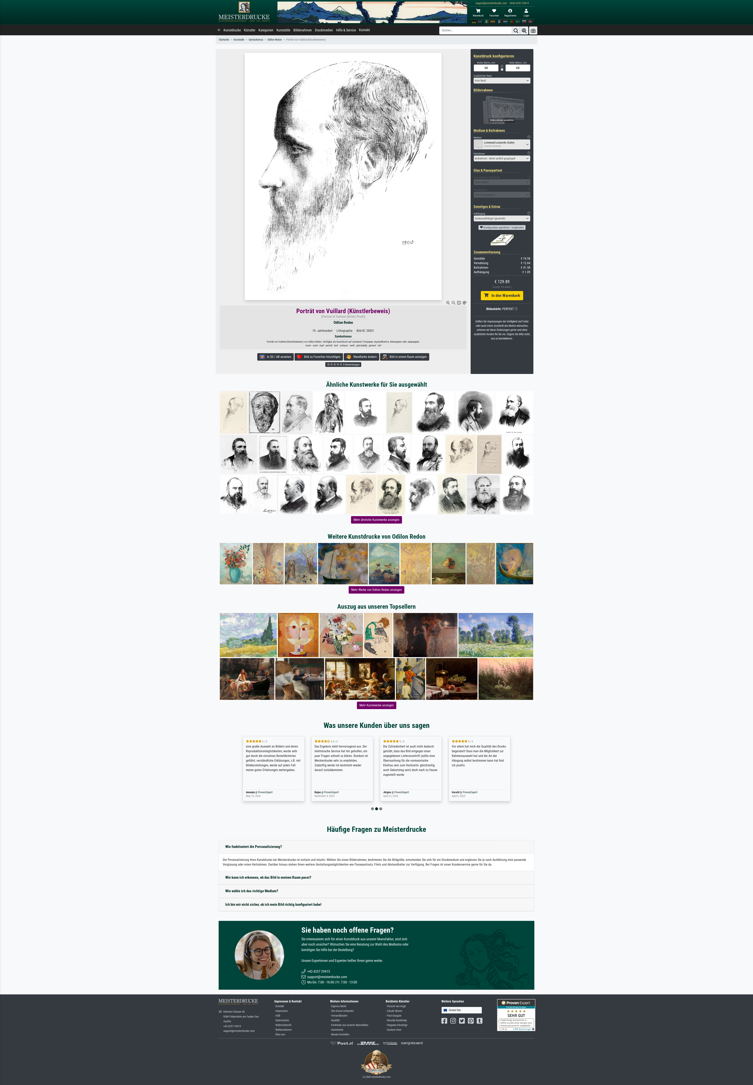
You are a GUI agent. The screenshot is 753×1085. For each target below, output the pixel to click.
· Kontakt (279, 1006)
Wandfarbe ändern (364, 357)
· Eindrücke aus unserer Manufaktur (349, 1025)
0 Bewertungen (351, 364)
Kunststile (283, 30)
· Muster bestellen (339, 1034)
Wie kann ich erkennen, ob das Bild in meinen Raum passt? (268, 877)
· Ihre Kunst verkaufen (342, 1011)
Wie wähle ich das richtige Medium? (251, 891)
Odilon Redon (274, 39)
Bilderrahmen (302, 30)
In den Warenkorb (504, 295)
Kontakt (364, 30)
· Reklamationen (283, 1029)
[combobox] (502, 81)
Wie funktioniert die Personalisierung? (253, 846)
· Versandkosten (338, 1015)
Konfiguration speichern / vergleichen (503, 227)
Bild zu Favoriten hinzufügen (321, 357)
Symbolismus (256, 39)
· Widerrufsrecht (282, 1025)
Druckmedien (324, 30)
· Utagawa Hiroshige (396, 1025)
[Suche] (516, 30)
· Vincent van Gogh (396, 1006)
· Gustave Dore (393, 1029)
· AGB (277, 1015)
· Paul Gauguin (393, 1015)
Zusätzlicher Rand (482, 75)
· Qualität (335, 1020)
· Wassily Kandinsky (396, 1020)
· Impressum (281, 1011)
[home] (219, 30)
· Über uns (279, 1034)
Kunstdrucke (232, 30)
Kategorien (265, 30)
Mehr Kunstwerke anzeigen (376, 705)
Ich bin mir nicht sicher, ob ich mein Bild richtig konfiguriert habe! (273, 904)
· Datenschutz (281, 1020)
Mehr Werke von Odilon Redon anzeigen (376, 590)
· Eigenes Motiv (338, 1006)
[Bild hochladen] (533, 30)
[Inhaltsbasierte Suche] (524, 30)
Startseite (224, 39)
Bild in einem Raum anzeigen (407, 357)
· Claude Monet (394, 1011)
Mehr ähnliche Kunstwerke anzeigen (376, 520)
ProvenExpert (264, 792)
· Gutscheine (336, 1029)
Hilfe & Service (346, 30)
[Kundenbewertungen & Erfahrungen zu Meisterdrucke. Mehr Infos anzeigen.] (516, 1015)
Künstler (249, 30)
